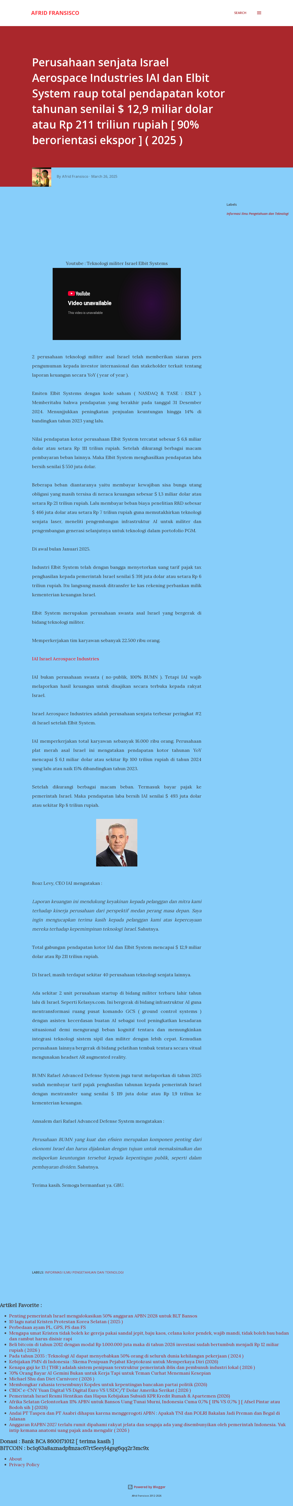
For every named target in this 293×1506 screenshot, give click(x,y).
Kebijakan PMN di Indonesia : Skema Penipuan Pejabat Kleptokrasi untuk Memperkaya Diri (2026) (113, 1361)
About (15, 1459)
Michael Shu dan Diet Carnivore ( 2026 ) (51, 1379)
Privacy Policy (24, 1464)
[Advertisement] (118, 223)
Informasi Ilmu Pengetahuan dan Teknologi (258, 213)
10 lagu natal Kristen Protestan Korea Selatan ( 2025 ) (66, 1321)
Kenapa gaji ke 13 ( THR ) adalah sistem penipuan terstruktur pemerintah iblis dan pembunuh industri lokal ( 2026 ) (132, 1367)
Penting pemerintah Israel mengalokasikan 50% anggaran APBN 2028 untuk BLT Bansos (103, 1316)
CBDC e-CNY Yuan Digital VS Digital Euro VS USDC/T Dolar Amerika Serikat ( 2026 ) (100, 1390)
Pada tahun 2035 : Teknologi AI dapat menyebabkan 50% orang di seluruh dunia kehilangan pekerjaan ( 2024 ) (126, 1356)
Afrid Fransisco (55, 12)
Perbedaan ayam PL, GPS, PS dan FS (47, 1327)
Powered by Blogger (149, 1487)
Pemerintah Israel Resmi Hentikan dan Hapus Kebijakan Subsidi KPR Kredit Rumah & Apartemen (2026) (119, 1396)
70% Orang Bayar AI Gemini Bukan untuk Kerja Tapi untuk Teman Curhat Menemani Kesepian (110, 1373)
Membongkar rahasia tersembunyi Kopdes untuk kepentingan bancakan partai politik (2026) (108, 1384)
